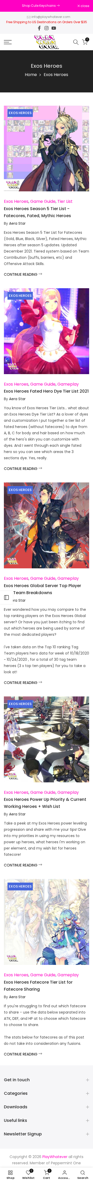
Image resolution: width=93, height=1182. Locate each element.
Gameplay (68, 384)
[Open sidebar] (6, 597)
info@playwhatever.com (51, 17)
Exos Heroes (20, 112)
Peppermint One (66, 1163)
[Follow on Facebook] (39, 28)
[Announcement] (40, 5)
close (84, 6)
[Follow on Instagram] (46, 28)
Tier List (65, 201)
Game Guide (43, 201)
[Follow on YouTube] (53, 28)
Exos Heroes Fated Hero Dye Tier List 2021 (46, 391)
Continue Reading (21, 274)
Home (31, 75)
